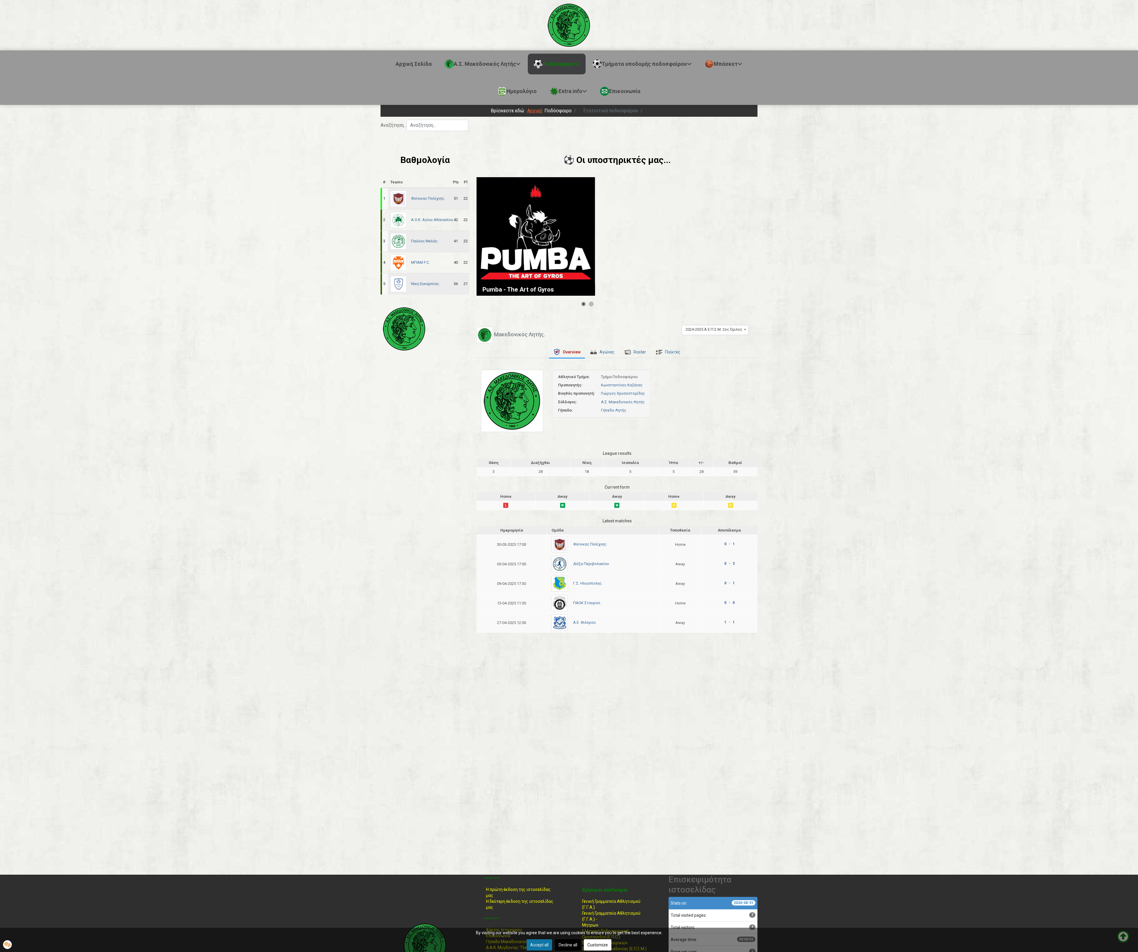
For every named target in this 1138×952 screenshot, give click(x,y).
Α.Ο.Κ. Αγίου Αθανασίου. (432, 219)
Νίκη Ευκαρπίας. (425, 283)
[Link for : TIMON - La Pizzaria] (536, 236)
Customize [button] (597, 945)
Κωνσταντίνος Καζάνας (621, 385)
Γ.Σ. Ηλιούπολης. (587, 583)
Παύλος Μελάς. (424, 241)
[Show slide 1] (583, 304)
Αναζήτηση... (393, 125)
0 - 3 (729, 563)
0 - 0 (729, 603)
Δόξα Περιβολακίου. (591, 563)
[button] (7, 944)
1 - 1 (729, 622)
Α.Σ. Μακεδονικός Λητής (623, 402)
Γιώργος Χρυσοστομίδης (623, 393)
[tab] (567, 352)
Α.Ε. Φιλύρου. (585, 622)
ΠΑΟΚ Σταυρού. (587, 603)
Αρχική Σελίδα (414, 64)
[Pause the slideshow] (577, 236)
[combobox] (437, 125)
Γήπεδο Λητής (613, 410)
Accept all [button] (539, 945)
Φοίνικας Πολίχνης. (428, 198)
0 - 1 (729, 544)
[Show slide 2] (591, 304)
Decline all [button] (568, 945)
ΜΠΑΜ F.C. (420, 262)
